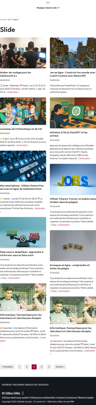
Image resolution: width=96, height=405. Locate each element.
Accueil (3, 20)
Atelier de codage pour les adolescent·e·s (15, 74)
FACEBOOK (7, 384)
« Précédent (7, 367)
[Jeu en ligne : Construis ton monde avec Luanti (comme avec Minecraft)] (73, 53)
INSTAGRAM (18, 384)
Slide (9, 20)
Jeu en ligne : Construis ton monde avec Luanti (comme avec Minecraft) (72, 74)
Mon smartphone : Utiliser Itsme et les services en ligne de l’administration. (22, 187)
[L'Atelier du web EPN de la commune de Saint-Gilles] (48, 2)
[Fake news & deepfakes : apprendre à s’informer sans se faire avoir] (23, 232)
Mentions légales (86, 397)
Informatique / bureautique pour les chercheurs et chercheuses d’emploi (21, 316)
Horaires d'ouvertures (67, 397)
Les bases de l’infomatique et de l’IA (21, 128)
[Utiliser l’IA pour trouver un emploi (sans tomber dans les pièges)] (73, 179)
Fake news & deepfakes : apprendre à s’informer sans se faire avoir (21, 253)
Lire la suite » (13, 92)
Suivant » (60, 367)
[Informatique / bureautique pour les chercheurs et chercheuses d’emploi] (23, 297)
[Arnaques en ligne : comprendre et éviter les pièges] (73, 245)
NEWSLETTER (31, 384)
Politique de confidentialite (42, 397)
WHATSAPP (43, 384)
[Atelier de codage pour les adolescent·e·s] (23, 53)
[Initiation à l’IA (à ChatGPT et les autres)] (73, 112)
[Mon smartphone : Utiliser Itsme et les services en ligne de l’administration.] (23, 166)
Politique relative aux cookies (15, 397)
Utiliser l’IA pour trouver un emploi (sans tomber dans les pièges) (73, 200)
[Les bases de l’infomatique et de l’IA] (23, 111)
